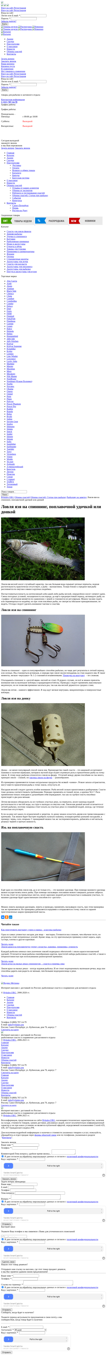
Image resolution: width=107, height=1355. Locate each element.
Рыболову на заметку (77, 497)
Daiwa (10, 306)
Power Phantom (14, 404)
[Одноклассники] (6, 917)
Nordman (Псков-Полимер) (19, 381)
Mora (9, 371)
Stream (10, 439)
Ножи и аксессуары (16, 244)
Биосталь (11, 469)
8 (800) (9, 102)
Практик (11, 474)
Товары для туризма (16, 249)
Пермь (15, 208)
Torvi (9, 451)
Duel (9, 308)
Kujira (9, 351)
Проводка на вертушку (74, 675)
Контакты (11, 54)
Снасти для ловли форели (19, 231)
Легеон (10, 471)
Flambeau (11, 321)
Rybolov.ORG (7, 497)
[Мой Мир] (10, 917)
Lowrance (11, 359)
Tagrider (10, 449)
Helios (9, 334)
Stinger (10, 436)
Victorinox (11, 454)
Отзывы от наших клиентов (25, 188)
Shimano (10, 426)
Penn (9, 396)
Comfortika (12, 301)
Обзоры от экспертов (22, 190)
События (16, 198)
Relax (9, 414)
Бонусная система (20, 178)
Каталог (10, 155)
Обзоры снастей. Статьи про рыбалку (30, 195)
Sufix (9, 441)
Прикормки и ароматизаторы (20, 251)
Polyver (10, 401)
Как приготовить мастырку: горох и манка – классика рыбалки (31, 930)
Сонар (10, 476)
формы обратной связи (45, 1135)
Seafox (10, 424)
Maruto (10, 366)
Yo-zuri (10, 461)
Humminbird (12, 336)
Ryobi (9, 416)
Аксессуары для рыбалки (19, 269)
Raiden (10, 409)
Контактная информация (13, 99)
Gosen (9, 326)
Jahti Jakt (11, 339)
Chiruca (10, 293)
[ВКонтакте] (2, 917)
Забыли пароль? (8, 21)
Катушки (11, 239)
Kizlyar (10, 344)
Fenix (9, 311)
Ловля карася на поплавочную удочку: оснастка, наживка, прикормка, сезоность (39, 947)
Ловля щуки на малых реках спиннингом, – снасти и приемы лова (33, 964)
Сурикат (11, 479)
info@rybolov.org (16, 1024)
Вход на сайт (7, 8)
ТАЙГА (10, 482)
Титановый (12, 484)
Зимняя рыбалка (14, 234)
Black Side (11, 291)
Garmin (10, 323)
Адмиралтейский (15, 466)
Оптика (10, 256)
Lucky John (12, 361)
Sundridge (11, 444)
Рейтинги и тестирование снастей (28, 193)
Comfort (10, 298)
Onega (10, 391)
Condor (10, 303)
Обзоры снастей (14, 51)
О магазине (12, 46)
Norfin (10, 384)
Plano (9, 399)
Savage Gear (12, 421)
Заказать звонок (8, 61)
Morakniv (11, 374)
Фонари (10, 254)
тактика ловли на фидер (40, 777)
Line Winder (12, 356)
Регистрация (20, 8)
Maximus (11, 369)
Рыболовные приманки (18, 241)
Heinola (10, 331)
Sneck (9, 431)
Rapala (10, 411)
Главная (10, 153)
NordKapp (11, 379)
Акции (10, 39)
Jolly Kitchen (12, 341)
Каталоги (16, 173)
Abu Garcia (12, 281)
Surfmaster (11, 446)
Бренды (16, 175)
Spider (9, 434)
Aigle (9, 283)
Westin (10, 459)
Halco (9, 328)
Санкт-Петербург (20, 205)
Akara (9, 286)
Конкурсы (17, 200)
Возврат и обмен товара (23, 170)
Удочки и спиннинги (17, 236)
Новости (11, 49)
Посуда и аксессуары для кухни (22, 271)
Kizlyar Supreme (14, 346)
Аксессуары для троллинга (19, 266)
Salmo (9, 419)
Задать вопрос (7, 59)
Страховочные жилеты (17, 259)
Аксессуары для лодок (17, 261)
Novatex (10, 386)
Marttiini (10, 364)
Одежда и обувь (14, 246)
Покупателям (13, 44)
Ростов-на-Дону (19, 210)
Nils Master (12, 376)
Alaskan (10, 288)
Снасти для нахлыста (17, 264)
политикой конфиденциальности (82, 1156)
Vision (9, 456)
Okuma (10, 389)
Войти (4, 24)
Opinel (10, 394)
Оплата (15, 168)
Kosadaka (11, 349)
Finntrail (10, 316)
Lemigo (10, 354)
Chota (9, 296)
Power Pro (11, 406)
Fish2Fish (11, 318)
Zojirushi (11, 464)
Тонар (9, 487)
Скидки (10, 41)
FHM (9, 313)
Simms (10, 429)
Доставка (16, 165)
